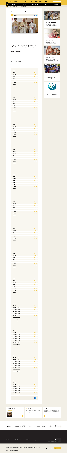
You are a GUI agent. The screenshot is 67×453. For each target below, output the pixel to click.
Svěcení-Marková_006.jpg (16, 309)
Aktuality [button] (13, 4)
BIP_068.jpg (14, 280)
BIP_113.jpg (14, 136)
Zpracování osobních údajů (37, 435)
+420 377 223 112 (58, 436)
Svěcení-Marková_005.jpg (16, 307)
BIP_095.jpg (14, 101)
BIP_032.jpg (14, 211)
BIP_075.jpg (14, 294)
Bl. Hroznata (7, 439)
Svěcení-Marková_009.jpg (16, 315)
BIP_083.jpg (14, 78)
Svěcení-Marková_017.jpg (16, 330)
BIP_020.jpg (14, 188)
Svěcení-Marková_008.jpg (16, 313)
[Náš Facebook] (45, 1)
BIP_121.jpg (14, 149)
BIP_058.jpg (14, 261)
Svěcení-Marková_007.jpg (16, 311)
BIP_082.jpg (14, 76)
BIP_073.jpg (14, 290)
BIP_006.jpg (14, 161)
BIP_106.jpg (14, 122)
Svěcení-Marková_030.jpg (16, 355)
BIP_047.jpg (14, 240)
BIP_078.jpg (14, 68)
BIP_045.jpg (14, 236)
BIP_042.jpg (14, 230)
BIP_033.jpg (14, 213)
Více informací (15, 450)
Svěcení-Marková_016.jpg (16, 328)
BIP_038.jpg (14, 222)
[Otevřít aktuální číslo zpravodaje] (9, 413)
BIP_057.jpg (14, 259)
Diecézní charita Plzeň (18, 435)
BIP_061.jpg (14, 267)
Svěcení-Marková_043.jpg (16, 380)
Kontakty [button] (55, 4)
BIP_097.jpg (14, 105)
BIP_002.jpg (14, 153)
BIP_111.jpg (14, 132)
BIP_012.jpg (14, 172)
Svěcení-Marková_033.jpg (16, 361)
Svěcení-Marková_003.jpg (16, 303)
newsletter (27, 1)
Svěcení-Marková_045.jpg (16, 384)
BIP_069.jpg (14, 282)
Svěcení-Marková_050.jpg (16, 394)
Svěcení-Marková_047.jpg (16, 388)
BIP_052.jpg (14, 249)
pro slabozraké (39, 1)
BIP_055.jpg (14, 255)
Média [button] (46, 4)
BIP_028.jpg (14, 203)
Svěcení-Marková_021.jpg (16, 338)
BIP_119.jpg (14, 145)
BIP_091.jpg (14, 93)
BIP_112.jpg (14, 134)
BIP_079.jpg (14, 70)
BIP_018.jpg (14, 184)
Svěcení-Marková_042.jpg (16, 378)
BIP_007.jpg (14, 163)
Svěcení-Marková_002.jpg (16, 301)
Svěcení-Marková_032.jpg (16, 359)
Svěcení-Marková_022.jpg (16, 340)
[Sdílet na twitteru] (36, 15)
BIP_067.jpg (14, 278)
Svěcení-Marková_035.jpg (16, 365)
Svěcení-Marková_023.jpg (16, 342)
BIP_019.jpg (14, 186)
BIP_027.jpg (14, 201)
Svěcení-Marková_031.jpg (16, 357)
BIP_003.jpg (14, 155)
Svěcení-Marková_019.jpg (16, 334)
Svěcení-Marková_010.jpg (16, 317)
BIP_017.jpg (14, 182)
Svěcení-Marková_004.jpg (16, 305)
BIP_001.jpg (14, 151)
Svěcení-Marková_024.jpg (16, 344)
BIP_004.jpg (14, 157)
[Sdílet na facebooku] (34, 15)
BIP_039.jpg (14, 224)
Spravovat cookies (49, 448)
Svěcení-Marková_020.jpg (16, 336)
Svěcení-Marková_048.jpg (16, 390)
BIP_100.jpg (14, 111)
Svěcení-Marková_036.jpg (16, 367)
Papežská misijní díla (18, 439)
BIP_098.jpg (14, 107)
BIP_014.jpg (14, 176)
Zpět (7, 6)
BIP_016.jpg (14, 180)
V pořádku (58, 448)
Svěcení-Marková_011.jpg (16, 319)
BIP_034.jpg (14, 215)
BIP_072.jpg (14, 288)
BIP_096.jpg (14, 103)
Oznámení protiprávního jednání (37, 438)
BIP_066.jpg (14, 276)
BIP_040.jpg (14, 226)
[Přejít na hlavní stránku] (11, 1)
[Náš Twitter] (46, 1)
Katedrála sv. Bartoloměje (28, 435)
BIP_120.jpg (14, 147)
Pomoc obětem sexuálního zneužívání (37, 440)
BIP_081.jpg (14, 74)
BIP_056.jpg (14, 257)
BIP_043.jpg (14, 232)
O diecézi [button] (23, 4)
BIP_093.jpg (14, 97)
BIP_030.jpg (14, 207)
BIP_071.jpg (14, 286)
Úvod (10, 6)
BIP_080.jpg (14, 72)
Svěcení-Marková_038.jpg (16, 371)
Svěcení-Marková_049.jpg (16, 392)
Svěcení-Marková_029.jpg (16, 353)
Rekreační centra (27, 438)
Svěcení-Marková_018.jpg (16, 332)
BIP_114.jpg (14, 138)
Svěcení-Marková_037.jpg (16, 369)
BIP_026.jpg (14, 199)
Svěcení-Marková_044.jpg (16, 382)
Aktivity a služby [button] (35, 4)
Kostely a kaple (27, 439)
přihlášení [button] (32, 1)
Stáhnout (35, 68)
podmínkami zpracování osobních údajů (35, 414)
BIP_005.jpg (14, 159)
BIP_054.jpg (14, 253)
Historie (7, 435)
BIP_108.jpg (14, 126)
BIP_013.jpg (14, 174)
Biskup (7, 438)
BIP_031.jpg (14, 209)
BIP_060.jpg (14, 265)
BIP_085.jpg (14, 82)
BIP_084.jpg (14, 80)
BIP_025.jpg (14, 197)
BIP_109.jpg (14, 128)
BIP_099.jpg (14, 109)
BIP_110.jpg (14, 130)
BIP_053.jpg (14, 251)
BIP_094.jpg (14, 99)
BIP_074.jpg (14, 292)
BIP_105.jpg (14, 120)
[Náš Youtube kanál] (47, 1)
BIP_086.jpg (14, 84)
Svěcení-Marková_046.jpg (16, 386)
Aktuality (13, 6)
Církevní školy (17, 438)
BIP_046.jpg (14, 238)
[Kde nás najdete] (60, 441)
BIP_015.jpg (14, 178)
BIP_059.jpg (14, 263)
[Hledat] (51, 2)
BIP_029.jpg (14, 205)
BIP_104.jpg (14, 118)
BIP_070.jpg (14, 284)
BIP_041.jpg (14, 228)
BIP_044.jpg (14, 234)
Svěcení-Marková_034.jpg (16, 363)
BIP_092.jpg (14, 95)
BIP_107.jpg (14, 124)
